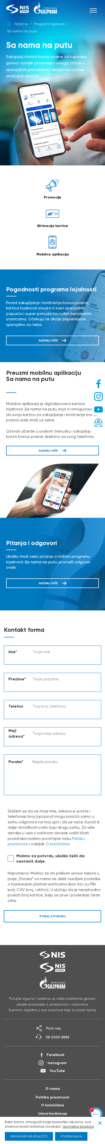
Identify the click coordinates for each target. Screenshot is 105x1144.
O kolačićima (58, 843)
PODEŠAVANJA (71, 1136)
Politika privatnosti (52, 1097)
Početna (21, 24)
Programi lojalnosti (49, 24)
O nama (52, 1088)
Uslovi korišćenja (52, 1113)
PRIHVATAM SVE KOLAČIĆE (28, 1136)
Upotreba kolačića (78, 1126)
